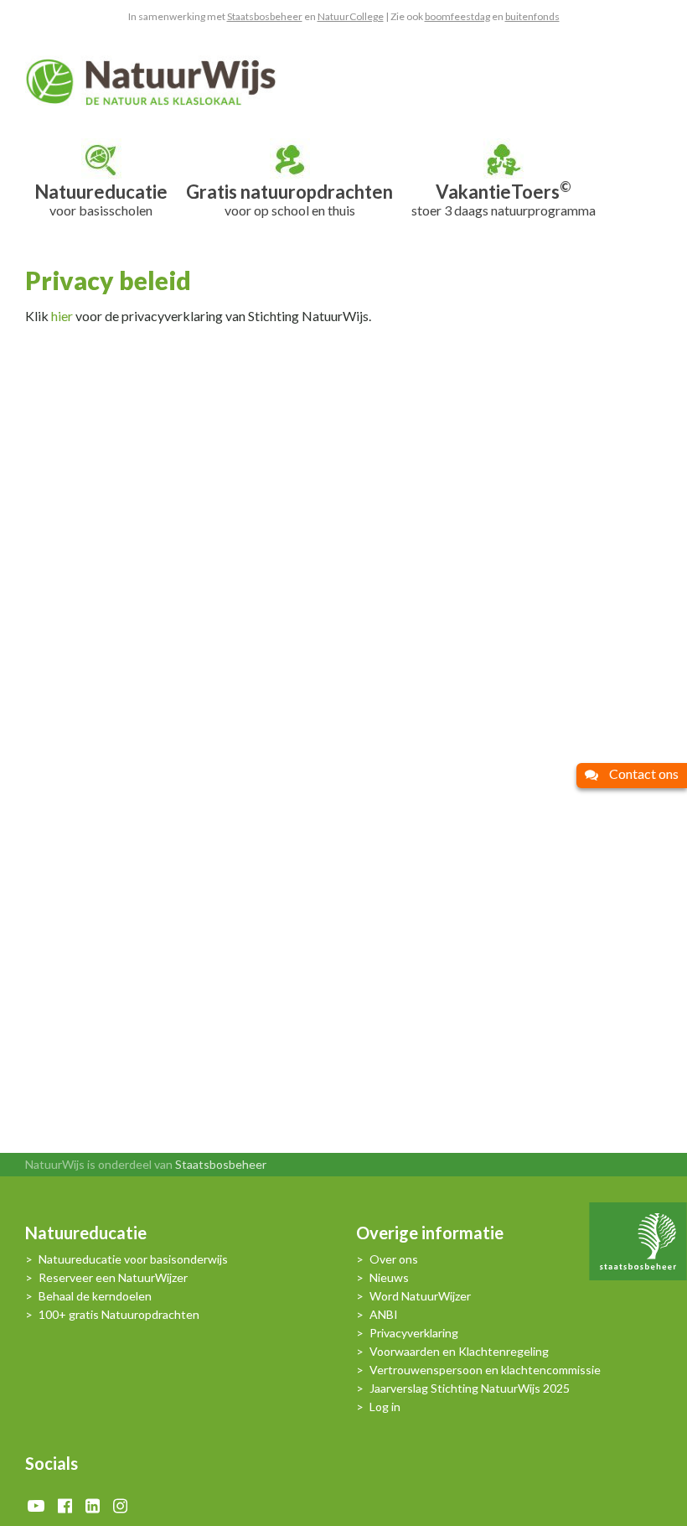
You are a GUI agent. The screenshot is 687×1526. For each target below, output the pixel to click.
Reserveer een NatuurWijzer (113, 1278)
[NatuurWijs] (150, 81)
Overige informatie (430, 1235)
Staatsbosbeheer (264, 16)
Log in (384, 1407)
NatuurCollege (351, 16)
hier (62, 316)
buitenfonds (532, 16)
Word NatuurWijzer (420, 1296)
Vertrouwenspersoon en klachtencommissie (485, 1370)
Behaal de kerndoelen (95, 1296)
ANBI (383, 1315)
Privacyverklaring (413, 1333)
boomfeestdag (457, 16)
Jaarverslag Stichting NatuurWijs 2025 (469, 1389)
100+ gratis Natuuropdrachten (119, 1315)
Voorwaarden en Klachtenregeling (459, 1352)
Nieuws (389, 1278)
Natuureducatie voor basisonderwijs (133, 1260)
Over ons (393, 1260)
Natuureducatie (86, 1235)
